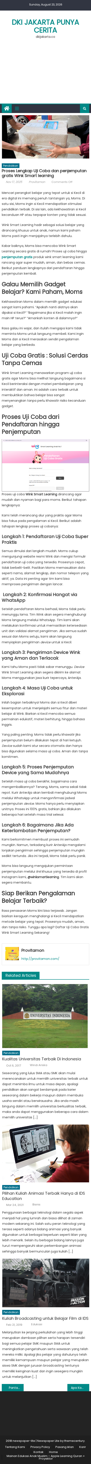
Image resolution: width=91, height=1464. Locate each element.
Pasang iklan (64, 1447)
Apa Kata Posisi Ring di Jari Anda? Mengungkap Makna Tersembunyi (80, 1388)
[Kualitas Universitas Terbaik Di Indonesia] (45, 1016)
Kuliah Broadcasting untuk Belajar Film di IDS (45, 1318)
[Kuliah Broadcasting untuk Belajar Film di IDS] (45, 1283)
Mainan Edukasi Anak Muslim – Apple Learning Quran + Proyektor (46, 1457)
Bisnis (36, 1205)
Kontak (39, 1452)
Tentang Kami (15, 1447)
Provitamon (37, 182)
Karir (82, 1447)
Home (53, 1452)
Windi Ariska (38, 1065)
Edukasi (36, 1324)
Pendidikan (10, 166)
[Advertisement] (45, 73)
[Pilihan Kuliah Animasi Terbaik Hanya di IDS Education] (45, 1153)
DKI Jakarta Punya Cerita (45, 26)
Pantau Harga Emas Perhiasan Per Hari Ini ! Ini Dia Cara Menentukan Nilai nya (16, 1388)
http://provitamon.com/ (40, 959)
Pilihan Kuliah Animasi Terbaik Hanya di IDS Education (43, 1196)
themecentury (74, 1441)
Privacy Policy (40, 1447)
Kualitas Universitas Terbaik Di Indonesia (41, 1058)
